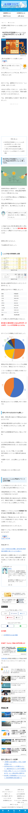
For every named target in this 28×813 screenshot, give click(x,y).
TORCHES (4, 658)
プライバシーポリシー (7, 791)
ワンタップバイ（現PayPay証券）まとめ (20, 801)
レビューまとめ (7, 798)
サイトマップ (21, 791)
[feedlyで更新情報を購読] (11, 585)
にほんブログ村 (5, 538)
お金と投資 (5, 606)
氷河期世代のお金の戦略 (11, 635)
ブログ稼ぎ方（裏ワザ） (7, 796)
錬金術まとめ (21, 798)
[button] (18, 617)
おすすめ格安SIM (21, 794)
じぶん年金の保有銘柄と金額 (13, 146)
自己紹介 (7, 789)
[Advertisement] (14, 119)
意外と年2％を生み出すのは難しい (14, 148)
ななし (10, 568)
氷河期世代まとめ (7, 800)
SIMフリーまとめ (14, 804)
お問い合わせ (21, 789)
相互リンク (7, 794)
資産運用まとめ (20, 796)
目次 (12, 139)
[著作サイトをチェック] (9, 585)
